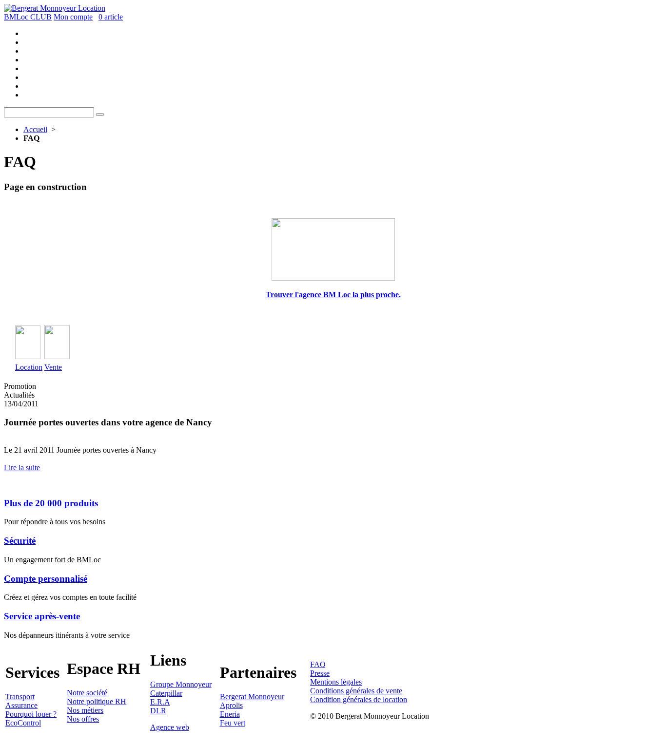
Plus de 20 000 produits (51, 503)
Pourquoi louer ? (31, 714)
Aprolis (231, 705)
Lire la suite (22, 467)
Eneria (230, 714)
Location (28, 367)
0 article (110, 17)
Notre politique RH (96, 701)
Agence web (169, 727)
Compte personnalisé (45, 578)
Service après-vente (42, 616)
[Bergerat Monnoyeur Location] (54, 8)
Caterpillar (166, 693)
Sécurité (20, 540)
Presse (320, 673)
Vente (53, 367)
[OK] (100, 114)
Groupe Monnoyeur (181, 684)
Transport (20, 696)
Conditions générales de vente (356, 691)
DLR (158, 711)
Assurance (21, 705)
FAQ (318, 664)
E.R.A (160, 702)
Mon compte (73, 17)
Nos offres (83, 719)
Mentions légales (336, 682)
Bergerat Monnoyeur (252, 696)
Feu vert (232, 723)
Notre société (87, 692)
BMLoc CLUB (28, 17)
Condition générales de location (358, 699)
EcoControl (23, 723)
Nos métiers (85, 710)
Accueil (35, 129)
